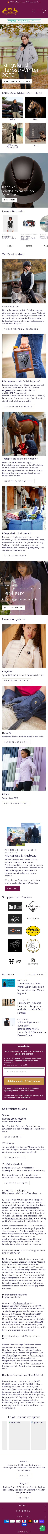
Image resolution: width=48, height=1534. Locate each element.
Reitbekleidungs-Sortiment (20, 1344)
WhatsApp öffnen (14, 1158)
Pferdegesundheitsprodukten (19, 1218)
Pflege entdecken (15, 556)
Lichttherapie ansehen (18, 481)
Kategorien (23, 1511)
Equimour (35, 1363)
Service (23, 1505)
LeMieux (30, 1347)
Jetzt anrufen (13, 1137)
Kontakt (24, 1498)
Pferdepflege (11, 1355)
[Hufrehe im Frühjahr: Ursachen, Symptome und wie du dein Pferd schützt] (8, 1002)
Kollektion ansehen (16, 681)
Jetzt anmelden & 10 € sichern (24, 1081)
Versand (24, 1476)
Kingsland (6, 1350)
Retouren (6, 1397)
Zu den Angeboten (15, 803)
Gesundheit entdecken (18, 406)
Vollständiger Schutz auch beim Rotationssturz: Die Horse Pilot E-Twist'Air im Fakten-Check (31, 1029)
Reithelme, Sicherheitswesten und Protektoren (22, 1284)
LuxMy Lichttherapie (11, 1314)
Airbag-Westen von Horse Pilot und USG (23, 1263)
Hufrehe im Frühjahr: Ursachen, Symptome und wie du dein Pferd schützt (29, 1007)
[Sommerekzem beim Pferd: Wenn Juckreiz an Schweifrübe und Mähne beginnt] (8, 983)
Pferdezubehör (35, 1215)
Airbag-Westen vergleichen (21, 329)
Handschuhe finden (16, 742)
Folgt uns (23, 1517)
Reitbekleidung (20, 1215)
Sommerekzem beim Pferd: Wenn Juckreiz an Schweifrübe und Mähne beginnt (31, 988)
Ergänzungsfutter (10, 1306)
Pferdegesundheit (21, 1303)
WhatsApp (12, 888)
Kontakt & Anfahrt (16, 1183)
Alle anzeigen (35, 974)
